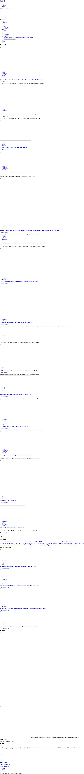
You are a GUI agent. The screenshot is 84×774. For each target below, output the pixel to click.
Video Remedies (4, 31)
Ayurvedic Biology (5, 419)
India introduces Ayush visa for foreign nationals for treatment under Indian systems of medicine (19, 370)
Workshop (3, 228)
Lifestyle (5, 26)
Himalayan (50, 543)
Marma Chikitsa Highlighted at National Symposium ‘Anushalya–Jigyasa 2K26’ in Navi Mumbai (19, 585)
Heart (41, 543)
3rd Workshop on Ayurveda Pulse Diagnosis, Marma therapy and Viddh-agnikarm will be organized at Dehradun (23, 242)
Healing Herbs (6, 27)
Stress (54, 544)
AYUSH (38, 541)
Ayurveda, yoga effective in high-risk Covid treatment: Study (12, 527)
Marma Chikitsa (4, 170)
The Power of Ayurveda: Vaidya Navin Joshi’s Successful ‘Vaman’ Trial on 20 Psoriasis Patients (19, 626)
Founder (5, 23)
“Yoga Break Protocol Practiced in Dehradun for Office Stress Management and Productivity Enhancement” (21, 79)
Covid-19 (8, 543)
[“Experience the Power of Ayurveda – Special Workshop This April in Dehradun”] (15, 317)
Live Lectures (6, 32)
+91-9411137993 (3, 762)
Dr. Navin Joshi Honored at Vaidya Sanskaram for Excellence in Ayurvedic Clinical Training (18, 566)
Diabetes (3, 336)
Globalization (4, 30)
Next (9, 534)
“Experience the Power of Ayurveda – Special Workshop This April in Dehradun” (16, 322)
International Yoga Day (69, 543)
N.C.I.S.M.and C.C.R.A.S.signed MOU (8, 500)
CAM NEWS (6, 35)
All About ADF (4, 22)
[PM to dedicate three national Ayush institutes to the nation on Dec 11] (15, 417)
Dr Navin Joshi (5, 81)
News (3, 33)
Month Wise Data (2, 741)
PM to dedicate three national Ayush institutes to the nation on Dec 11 (14, 426)
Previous (1, 534)
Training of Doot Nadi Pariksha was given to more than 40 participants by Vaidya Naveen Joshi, (19, 281)
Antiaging (3, 541)
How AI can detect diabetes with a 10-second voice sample (11, 338)
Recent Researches (5, 36)
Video (62, 545)
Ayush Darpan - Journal (4, 745)
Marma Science (4, 240)
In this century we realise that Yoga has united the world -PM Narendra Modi (15, 394)
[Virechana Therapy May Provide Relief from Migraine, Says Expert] (15, 140)
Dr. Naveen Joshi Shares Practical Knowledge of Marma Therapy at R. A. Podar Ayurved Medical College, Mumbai (23, 608)
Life (75, 543)
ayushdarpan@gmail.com (5, 764)
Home (3, 21)
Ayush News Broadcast (5, 168)
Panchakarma (4, 145)
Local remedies (6, 28)
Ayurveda (3, 25)
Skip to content (2, 0)
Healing (29, 543)
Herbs (45, 543)
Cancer (3, 238)
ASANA (3, 71)
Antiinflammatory (10, 541)
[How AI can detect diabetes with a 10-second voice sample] (5, 333)
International (60, 543)
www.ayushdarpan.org (4, 766)
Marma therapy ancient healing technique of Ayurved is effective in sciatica (15, 172)
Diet (16, 543)
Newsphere (16, 773)
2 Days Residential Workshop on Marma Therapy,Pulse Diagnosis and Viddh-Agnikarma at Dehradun (17, 37)
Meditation (3, 391)
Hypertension (55, 543)
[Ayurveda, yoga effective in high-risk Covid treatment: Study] (12, 519)
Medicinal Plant (14, 545)
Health (36, 543)
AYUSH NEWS (6, 34)
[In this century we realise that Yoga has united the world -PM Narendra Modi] (15, 385)
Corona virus (3, 543)
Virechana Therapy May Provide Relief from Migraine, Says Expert (13, 147)
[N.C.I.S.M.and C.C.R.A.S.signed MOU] (15, 494)
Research (3, 525)
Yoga (3, 29)
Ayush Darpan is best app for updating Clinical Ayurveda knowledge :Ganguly (16, 455)
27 (7, 534)
